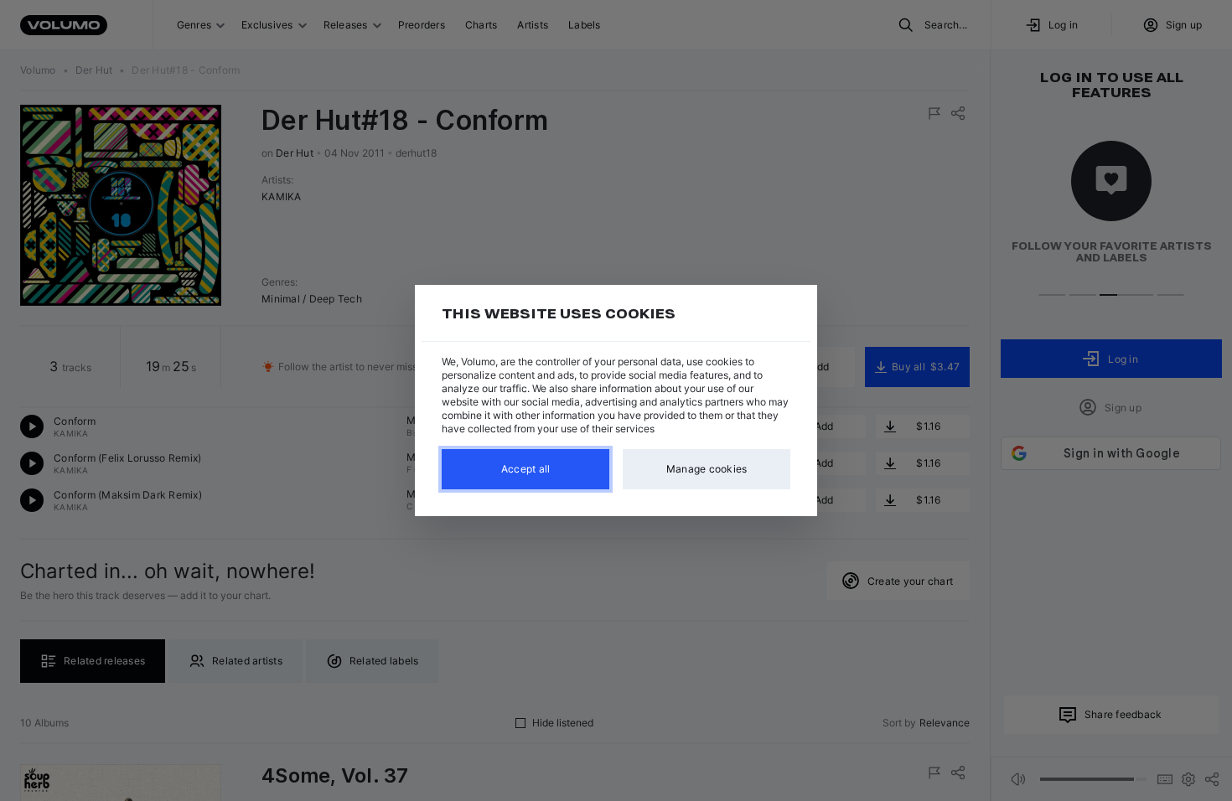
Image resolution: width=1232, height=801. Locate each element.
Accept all (526, 469)
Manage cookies (707, 469)
